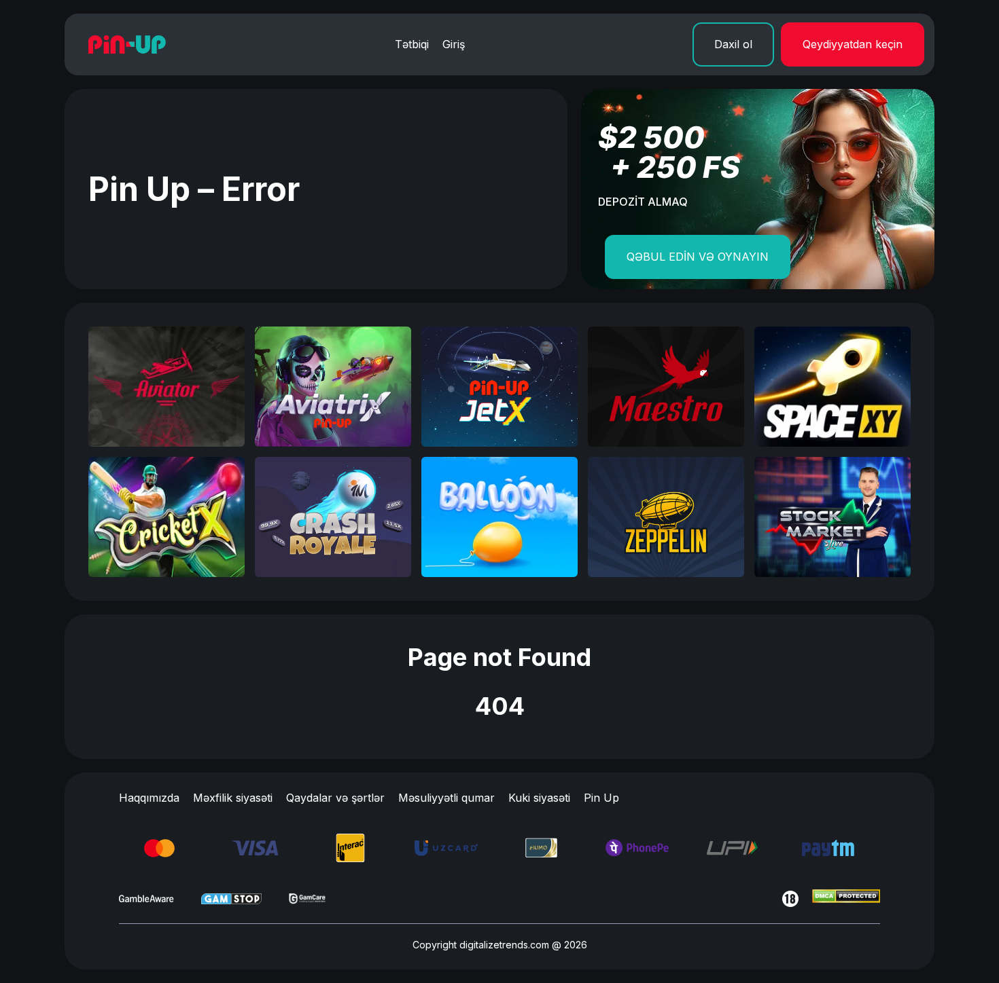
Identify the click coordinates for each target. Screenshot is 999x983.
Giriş (453, 44)
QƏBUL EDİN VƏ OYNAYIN (698, 256)
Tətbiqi (412, 44)
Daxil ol (733, 44)
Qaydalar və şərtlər (335, 797)
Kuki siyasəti (539, 797)
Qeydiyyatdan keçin (852, 44)
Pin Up (601, 797)
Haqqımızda (149, 797)
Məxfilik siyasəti (233, 797)
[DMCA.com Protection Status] (846, 898)
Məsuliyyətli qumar (446, 797)
